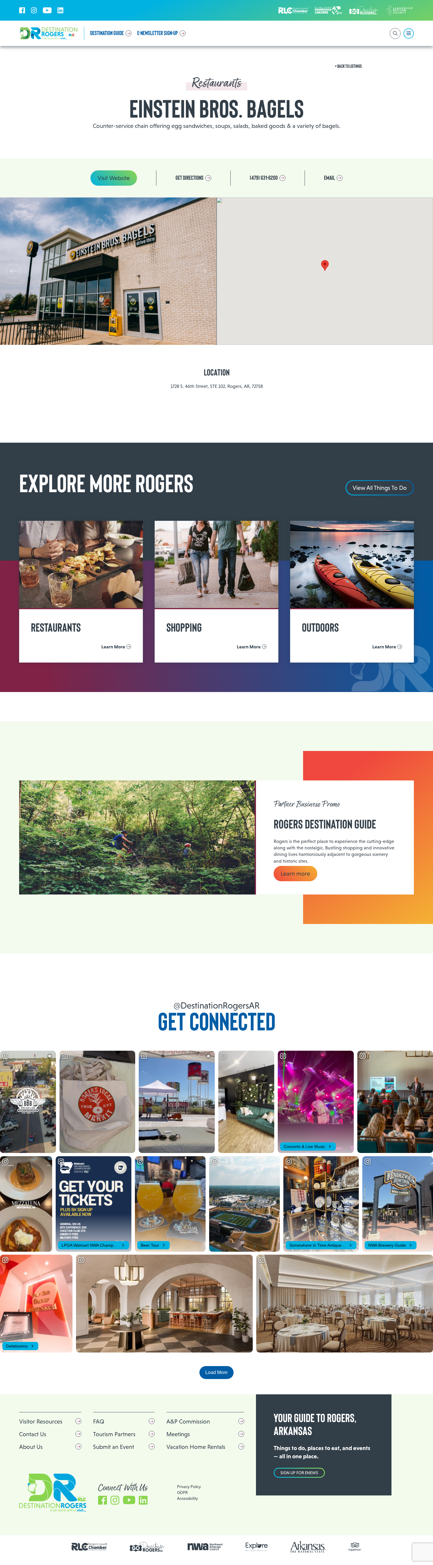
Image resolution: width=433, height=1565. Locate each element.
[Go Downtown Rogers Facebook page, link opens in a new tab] (147, 1547)
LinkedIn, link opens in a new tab (60, 10)
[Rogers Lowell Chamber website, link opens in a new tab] (89, 1547)
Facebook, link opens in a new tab (22, 10)
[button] (203, 271)
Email (329, 178)
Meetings (178, 1434)
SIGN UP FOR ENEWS (299, 1472)
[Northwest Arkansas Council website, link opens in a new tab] (205, 1546)
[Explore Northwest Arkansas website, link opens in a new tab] (257, 1547)
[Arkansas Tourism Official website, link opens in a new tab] (308, 1547)
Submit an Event (113, 1447)
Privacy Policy (189, 1486)
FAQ (98, 1421)
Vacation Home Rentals (195, 1447)
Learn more (295, 873)
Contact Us (32, 1434)
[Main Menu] (409, 33)
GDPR (182, 1492)
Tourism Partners (114, 1434)
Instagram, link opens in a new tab (34, 10)
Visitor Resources (40, 1421)
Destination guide (107, 33)
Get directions (190, 178)
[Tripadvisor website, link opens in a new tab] (355, 1547)
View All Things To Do (380, 488)
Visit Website (113, 178)
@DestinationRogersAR (216, 1005)
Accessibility (187, 1498)
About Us (31, 1447)
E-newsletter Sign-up (157, 33)
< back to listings (348, 66)
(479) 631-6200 (264, 178)
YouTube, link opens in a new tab (47, 10)
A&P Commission (188, 1421)
